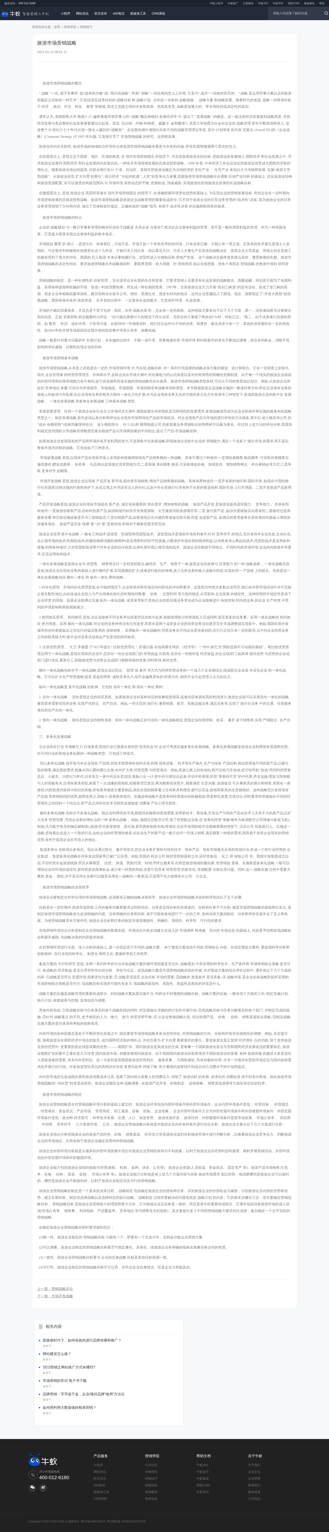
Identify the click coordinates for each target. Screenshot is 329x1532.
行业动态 (151, 1465)
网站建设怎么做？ (57, 1354)
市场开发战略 (62, 1296)
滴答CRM (293, 3)
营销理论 (151, 1472)
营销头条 (151, 1498)
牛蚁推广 (233, 3)
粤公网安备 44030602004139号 (126, 1521)
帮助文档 (204, 1456)
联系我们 (254, 1485)
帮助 (322, 3)
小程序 (65, 13)
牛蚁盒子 (203, 1472)
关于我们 (254, 1465)
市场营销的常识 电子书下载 (65, 1381)
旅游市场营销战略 (57, 83)
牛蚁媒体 (203, 1478)
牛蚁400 (263, 3)
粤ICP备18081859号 (93, 1521)
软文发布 (100, 13)
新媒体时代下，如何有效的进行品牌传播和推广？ (82, 1340)
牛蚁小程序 (216, 3)
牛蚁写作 (278, 3)
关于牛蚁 (255, 1456)
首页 (57, 27)
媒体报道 (254, 1492)
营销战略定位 (62, 1289)
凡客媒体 (248, 3)
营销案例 (151, 1492)
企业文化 (254, 1472)
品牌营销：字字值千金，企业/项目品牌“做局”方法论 (84, 1394)
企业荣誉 (254, 1478)
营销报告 (151, 1485)
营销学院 (70, 27)
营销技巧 (86, 27)
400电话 (118, 13)
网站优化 (82, 13)
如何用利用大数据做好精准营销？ (69, 1407)
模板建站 (309, 3)
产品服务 (101, 1456)
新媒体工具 (138, 13)
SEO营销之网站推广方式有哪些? (69, 1367)
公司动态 (254, 1498)
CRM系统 (158, 13)
